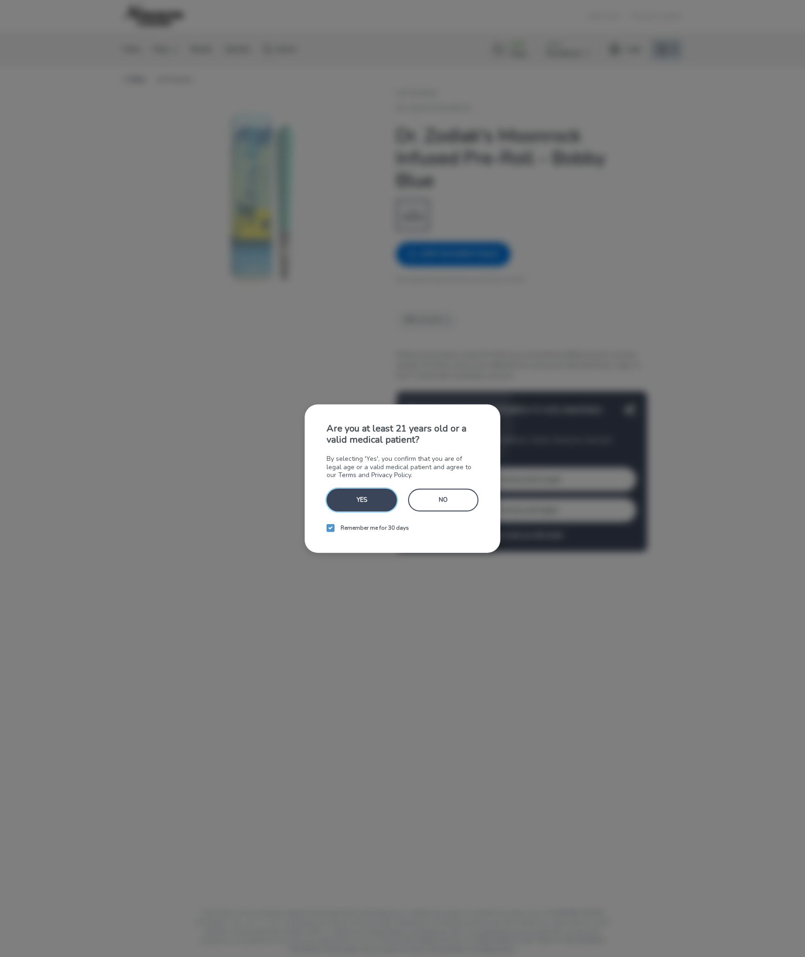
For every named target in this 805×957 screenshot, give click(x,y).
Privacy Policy (391, 475)
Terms (347, 475)
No (443, 499)
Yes (362, 499)
